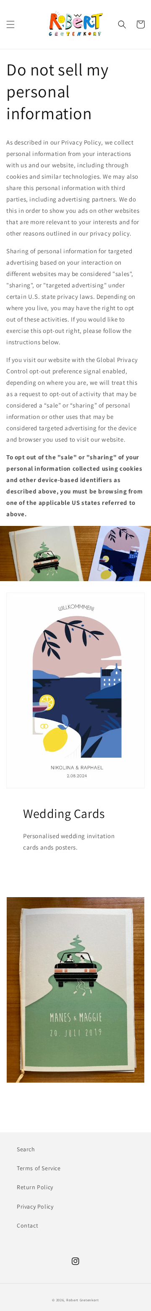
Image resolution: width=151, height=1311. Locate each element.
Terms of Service (39, 1168)
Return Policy (35, 1187)
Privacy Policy (35, 1206)
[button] (10, 24)
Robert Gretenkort (82, 1300)
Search (26, 1149)
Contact (27, 1225)
